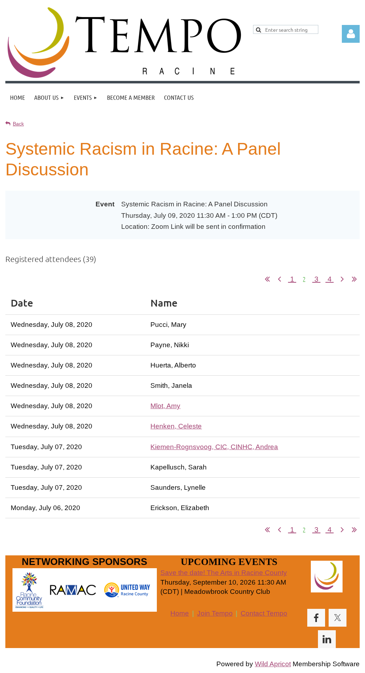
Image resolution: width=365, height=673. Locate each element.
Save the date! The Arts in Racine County (223, 572)
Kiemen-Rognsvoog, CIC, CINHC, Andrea (214, 447)
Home (179, 613)
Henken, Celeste (176, 426)
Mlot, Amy (165, 406)
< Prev (279, 279)
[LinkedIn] (327, 639)
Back (18, 124)
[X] (337, 618)
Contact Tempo (264, 613)
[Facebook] (316, 618)
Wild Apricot (273, 664)
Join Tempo (215, 613)
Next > (342, 279)
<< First (267, 279)
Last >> (354, 279)
